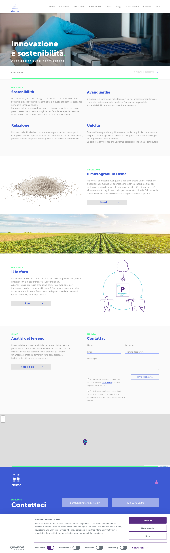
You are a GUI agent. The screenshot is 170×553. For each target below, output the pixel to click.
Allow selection (148, 528)
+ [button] (3, 417)
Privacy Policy (107, 382)
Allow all (148, 520)
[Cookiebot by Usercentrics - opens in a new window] (17, 548)
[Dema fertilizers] (16, 480)
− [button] (3, 420)
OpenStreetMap (164, 466)
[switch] (76, 548)
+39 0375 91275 (135, 503)
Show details (138, 548)
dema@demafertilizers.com (85, 503)
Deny (147, 536)
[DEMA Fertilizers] (15, 7)
